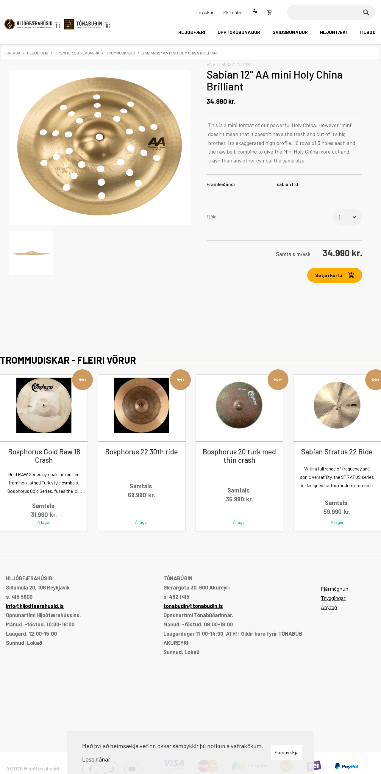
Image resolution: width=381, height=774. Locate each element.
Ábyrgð (329, 607)
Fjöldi (212, 216)
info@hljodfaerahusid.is (35, 606)
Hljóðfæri (37, 52)
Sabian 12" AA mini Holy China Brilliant (180, 52)
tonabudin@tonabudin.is (193, 606)
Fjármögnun (334, 588)
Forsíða (12, 52)
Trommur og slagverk (77, 52)
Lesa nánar (96, 759)
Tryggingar (333, 598)
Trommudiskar (120, 52)
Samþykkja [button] (286, 752)
